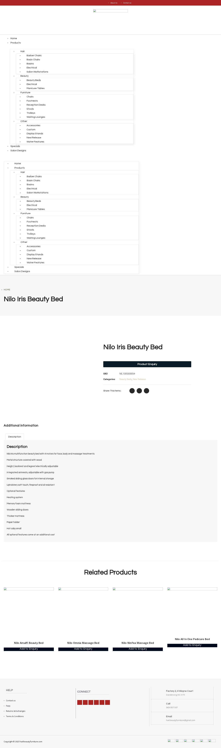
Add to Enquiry (29, 649)
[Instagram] (85, 702)
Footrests (32, 101)
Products (16, 43)
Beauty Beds (34, 80)
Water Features (35, 141)
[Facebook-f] (79, 702)
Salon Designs (18, 150)
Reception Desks (36, 105)
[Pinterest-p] (96, 702)
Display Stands (35, 133)
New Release (34, 137)
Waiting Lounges (36, 117)
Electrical (32, 67)
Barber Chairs (34, 55)
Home (14, 38)
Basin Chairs (33, 59)
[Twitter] (102, 702)
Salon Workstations (37, 72)
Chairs (30, 96)
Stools (30, 109)
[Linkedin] (90, 702)
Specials (15, 146)
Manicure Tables (36, 88)
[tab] (14, 437)
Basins (30, 63)
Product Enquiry (147, 364)
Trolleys (31, 113)
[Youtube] (107, 702)
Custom (31, 129)
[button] (71, 155)
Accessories (33, 125)
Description (14, 437)
